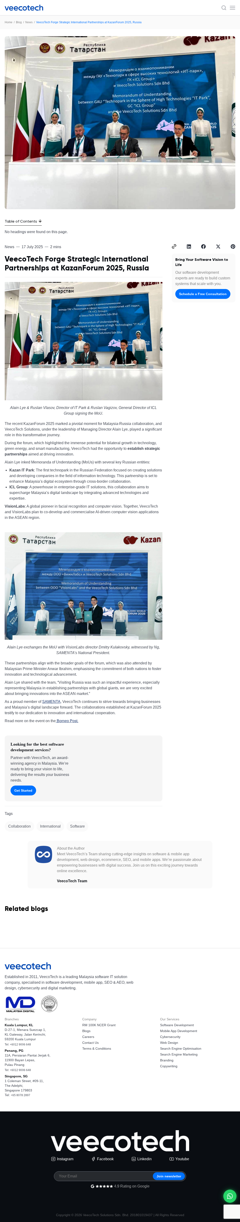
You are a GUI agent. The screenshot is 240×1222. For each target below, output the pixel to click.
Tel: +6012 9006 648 (18, 1044)
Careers (88, 1037)
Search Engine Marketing (179, 1054)
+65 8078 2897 (20, 1095)
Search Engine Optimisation (180, 1048)
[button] (174, 246)
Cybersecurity (170, 1037)
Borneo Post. (67, 721)
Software (77, 826)
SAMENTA (51, 702)
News (29, 22)
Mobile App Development (178, 1031)
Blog (19, 22)
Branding (166, 1060)
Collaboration (19, 826)
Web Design (169, 1043)
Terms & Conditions (96, 1048)
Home (8, 22)
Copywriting (168, 1066)
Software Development (177, 1025)
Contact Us (90, 1043)
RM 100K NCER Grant (99, 1025)
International (50, 826)
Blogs (86, 1031)
